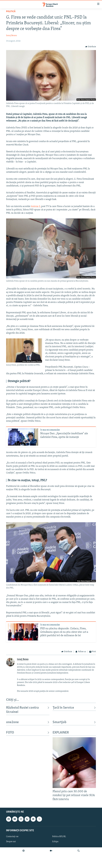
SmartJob (59, 722)
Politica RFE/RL (59, 836)
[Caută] (78, 850)
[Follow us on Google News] (33, 819)
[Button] (90, 46)
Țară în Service (63, 708)
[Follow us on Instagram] (21, 819)
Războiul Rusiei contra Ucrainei (22, 710)
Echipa (55, 842)
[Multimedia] (51, 850)
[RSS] (27, 819)
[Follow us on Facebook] (8, 819)
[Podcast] (23, 850)
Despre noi (11, 842)
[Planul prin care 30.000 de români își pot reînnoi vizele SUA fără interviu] (74, 762)
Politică (10, 11)
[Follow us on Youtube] (14, 819)
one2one (12, 722)
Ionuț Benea (11, 35)
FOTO (10, 732)
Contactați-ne (12, 836)
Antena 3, (36, 206)
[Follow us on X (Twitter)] (39, 819)
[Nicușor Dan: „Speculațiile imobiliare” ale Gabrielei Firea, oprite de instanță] (23, 437)
